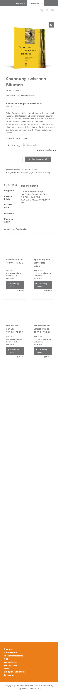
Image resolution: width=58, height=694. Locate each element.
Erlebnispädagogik (25, 172)
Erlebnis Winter (14, 259)
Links (6, 668)
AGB (6, 659)
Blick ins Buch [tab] (8, 206)
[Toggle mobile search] (47, 10)
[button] (51, 25)
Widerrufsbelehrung (44, 685)
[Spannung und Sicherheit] (43, 244)
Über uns (8, 649)
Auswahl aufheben (46, 150)
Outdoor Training (42, 172)
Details (21, 291)
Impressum (23, 688)
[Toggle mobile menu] (52, 10)
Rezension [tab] (9, 213)
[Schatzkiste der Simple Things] (43, 310)
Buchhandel (9, 675)
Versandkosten (28, 95)
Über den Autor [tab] (8, 220)
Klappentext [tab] (10, 190)
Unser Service (10, 652)
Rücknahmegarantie (13, 655)
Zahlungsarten (10, 665)
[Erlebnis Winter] (15, 244)
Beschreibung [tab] (10, 185)
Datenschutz (36, 688)
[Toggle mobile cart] (41, 10)
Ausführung (14, 145)
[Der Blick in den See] (15, 310)
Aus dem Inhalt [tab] (8, 197)
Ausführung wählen (14, 284)
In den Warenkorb (38, 159)
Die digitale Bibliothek (14, 671)
